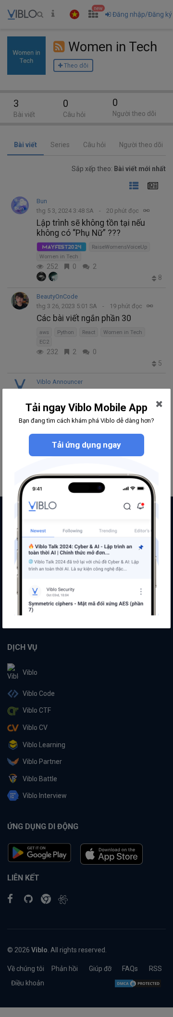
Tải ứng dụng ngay (86, 445)
